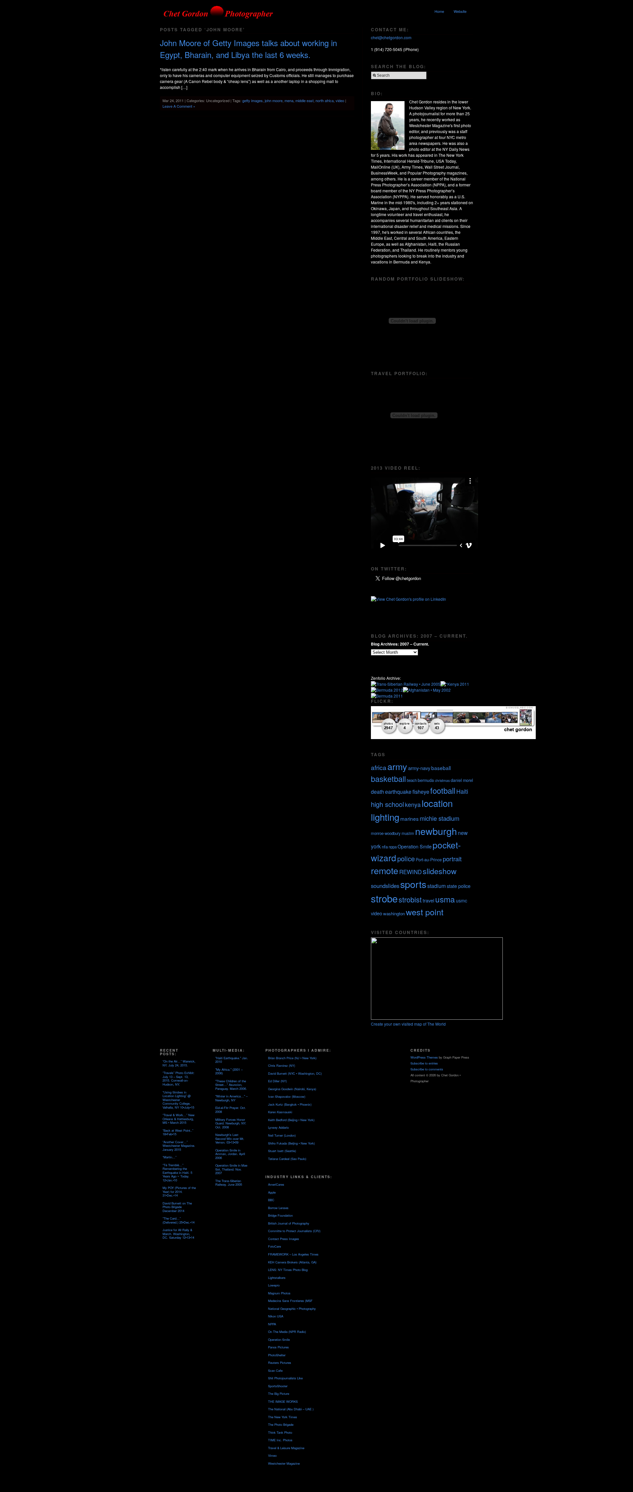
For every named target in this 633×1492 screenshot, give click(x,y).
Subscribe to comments (426, 1069)
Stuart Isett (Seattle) (282, 1150)
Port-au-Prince (429, 860)
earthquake (398, 791)
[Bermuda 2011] (387, 696)
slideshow (440, 870)
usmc (461, 900)
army (397, 766)
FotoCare (274, 1246)
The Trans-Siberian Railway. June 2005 (228, 1182)
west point (424, 912)
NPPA (272, 1324)
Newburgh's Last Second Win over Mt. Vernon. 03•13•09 (229, 1138)
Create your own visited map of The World (408, 1024)
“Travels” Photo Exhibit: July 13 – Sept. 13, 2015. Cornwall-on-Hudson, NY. (179, 1078)
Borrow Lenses (278, 1207)
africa (378, 767)
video (340, 100)
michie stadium (439, 818)
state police (458, 885)
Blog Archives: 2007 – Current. (400, 644)
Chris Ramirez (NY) (281, 1065)
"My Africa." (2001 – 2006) (229, 1071)
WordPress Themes (424, 1057)
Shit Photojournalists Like (285, 1378)
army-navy (419, 767)
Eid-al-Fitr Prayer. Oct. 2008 (230, 1109)
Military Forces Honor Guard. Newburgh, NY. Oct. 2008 (230, 1123)
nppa (393, 846)
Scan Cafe (275, 1370)
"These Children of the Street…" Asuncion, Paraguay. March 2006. (231, 1085)
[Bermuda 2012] (387, 690)
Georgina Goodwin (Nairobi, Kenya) (292, 1089)
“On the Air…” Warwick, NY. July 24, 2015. (179, 1063)
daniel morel (462, 780)
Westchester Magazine (284, 1463)
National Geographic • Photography (292, 1308)
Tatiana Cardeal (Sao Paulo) (287, 1158)
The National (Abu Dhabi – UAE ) (291, 1409)
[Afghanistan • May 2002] (427, 690)
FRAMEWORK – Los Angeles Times (293, 1254)
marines (409, 818)
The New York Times (282, 1417)
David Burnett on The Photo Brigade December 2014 (177, 1207)
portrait (452, 858)
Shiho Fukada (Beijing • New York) (291, 1143)
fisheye (420, 791)
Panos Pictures (278, 1347)
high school (387, 804)
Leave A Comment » (179, 106)
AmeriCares (276, 1184)
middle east (304, 100)
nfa (385, 846)
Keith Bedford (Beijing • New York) (291, 1120)
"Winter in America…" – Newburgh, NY (231, 1098)
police (406, 858)
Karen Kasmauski (280, 1112)
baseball (441, 767)
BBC (271, 1200)
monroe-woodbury (386, 833)
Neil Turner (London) (282, 1135)
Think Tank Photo (280, 1432)
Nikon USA (275, 1316)
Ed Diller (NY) (277, 1081)
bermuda (426, 780)
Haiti (462, 791)
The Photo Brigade (280, 1424)
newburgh (436, 831)
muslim (408, 833)
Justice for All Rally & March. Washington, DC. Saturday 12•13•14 (178, 1234)
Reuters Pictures (279, 1362)
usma (445, 899)
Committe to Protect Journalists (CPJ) (294, 1231)
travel (428, 900)
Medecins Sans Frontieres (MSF (290, 1300)
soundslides (385, 886)
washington (394, 913)
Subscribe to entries (424, 1063)
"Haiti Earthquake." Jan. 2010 (231, 1060)
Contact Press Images (283, 1238)
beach (412, 780)
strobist (410, 899)
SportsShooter (277, 1386)
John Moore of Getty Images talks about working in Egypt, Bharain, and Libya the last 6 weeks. (248, 48)
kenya (413, 804)
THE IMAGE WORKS (283, 1401)
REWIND (410, 872)
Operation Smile (415, 846)
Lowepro (274, 1285)
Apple (272, 1192)
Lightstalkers (277, 1277)
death (377, 791)
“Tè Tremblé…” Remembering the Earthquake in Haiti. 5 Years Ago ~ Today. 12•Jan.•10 (177, 1172)
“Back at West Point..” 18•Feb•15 (178, 1132)
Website (460, 11)
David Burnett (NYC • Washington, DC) (295, 1073)
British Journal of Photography (288, 1223)
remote (384, 870)
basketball (388, 778)
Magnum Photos (279, 1293)
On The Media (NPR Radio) (287, 1331)
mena (289, 100)
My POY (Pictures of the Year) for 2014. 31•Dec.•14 (179, 1191)
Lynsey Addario (278, 1127)
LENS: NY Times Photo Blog (288, 1269)
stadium (436, 886)
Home (439, 11)
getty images (252, 100)
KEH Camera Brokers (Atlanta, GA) (292, 1262)
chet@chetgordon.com (391, 37)
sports (413, 884)
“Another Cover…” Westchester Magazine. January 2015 (179, 1146)
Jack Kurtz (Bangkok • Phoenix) (290, 1104)
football (442, 790)
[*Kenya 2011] (454, 684)
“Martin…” (169, 1157)
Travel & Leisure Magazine (286, 1448)
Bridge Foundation (280, 1215)
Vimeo (272, 1455)
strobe (384, 898)
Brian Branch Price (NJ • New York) (292, 1058)
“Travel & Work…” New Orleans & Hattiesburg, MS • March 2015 (179, 1119)
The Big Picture (278, 1393)
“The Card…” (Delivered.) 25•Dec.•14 (179, 1220)
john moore (274, 100)
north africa (325, 100)
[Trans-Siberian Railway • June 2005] (405, 684)
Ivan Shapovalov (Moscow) (286, 1096)
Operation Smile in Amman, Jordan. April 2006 (230, 1154)
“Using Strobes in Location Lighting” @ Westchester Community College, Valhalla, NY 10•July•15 (178, 1100)
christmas (442, 780)
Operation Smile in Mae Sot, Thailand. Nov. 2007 (231, 1169)
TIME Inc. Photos (280, 1440)
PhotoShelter (277, 1355)
